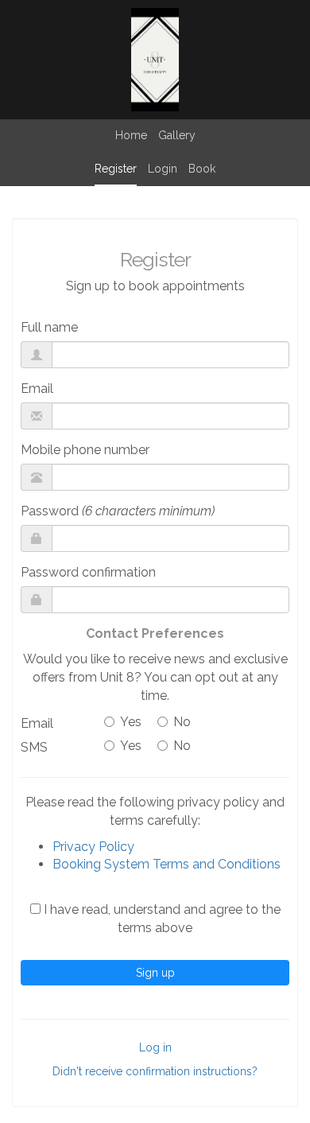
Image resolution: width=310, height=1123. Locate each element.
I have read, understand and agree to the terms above (161, 918)
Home (131, 135)
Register (116, 168)
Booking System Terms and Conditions (166, 864)
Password (118, 511)
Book (201, 168)
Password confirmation (88, 572)
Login (162, 168)
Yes (130, 721)
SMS (34, 747)
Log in (155, 1047)
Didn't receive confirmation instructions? (155, 1071)
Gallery (177, 135)
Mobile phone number (85, 449)
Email (37, 388)
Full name (49, 327)
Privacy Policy (93, 846)
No (182, 721)
